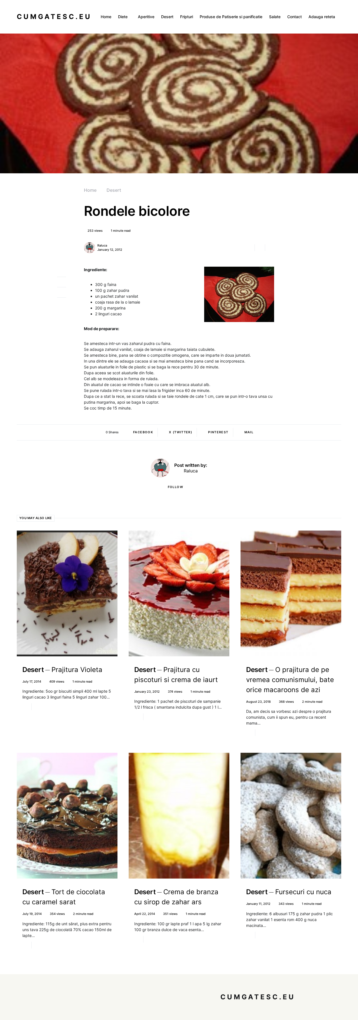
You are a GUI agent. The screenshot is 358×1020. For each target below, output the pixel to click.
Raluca (102, 245)
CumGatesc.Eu (54, 17)
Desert (114, 190)
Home (90, 190)
